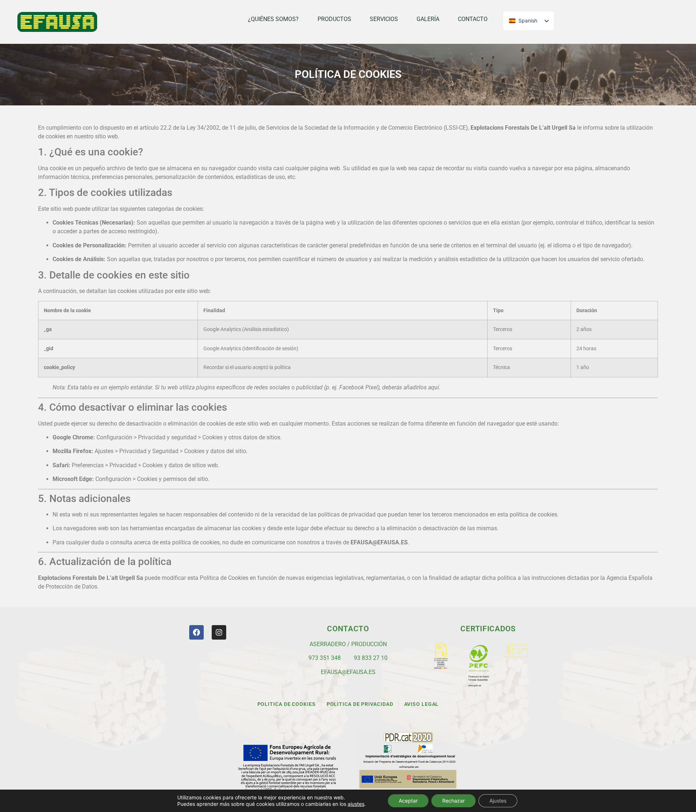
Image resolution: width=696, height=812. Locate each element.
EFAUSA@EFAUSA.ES (348, 672)
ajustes (356, 804)
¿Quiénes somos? (273, 19)
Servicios (384, 19)
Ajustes (497, 801)
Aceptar (408, 801)
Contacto (473, 19)
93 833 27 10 (371, 657)
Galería (428, 19)
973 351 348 (324, 657)
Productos (334, 19)
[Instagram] (219, 632)
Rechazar (453, 801)
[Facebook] (196, 632)
